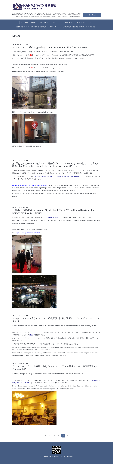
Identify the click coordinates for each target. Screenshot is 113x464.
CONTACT (53, 27)
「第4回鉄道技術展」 (53, 217)
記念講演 (32, 335)
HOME (16, 23)
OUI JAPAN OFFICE (67, 23)
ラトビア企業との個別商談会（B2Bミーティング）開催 (77, 27)
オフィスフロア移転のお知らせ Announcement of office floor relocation (49, 47)
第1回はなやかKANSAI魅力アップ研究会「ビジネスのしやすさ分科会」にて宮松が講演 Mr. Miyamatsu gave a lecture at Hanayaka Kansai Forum (55, 164)
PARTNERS (81, 23)
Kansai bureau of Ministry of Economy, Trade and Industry (30, 185)
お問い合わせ (92, 15)
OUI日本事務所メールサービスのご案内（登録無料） (30, 27)
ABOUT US (24, 23)
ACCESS (90, 23)
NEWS (33, 23)
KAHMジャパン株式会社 (52, 456)
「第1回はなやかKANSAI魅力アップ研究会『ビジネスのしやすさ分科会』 (57, 176)
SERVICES (54, 23)
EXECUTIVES (43, 23)
